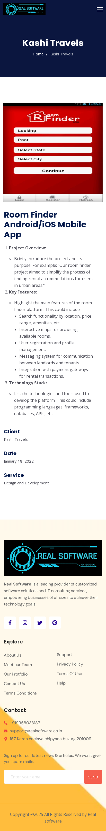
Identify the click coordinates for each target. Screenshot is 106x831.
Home (38, 53)
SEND (93, 776)
